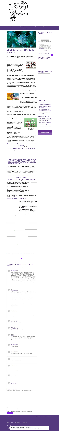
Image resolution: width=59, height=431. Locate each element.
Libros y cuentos (45, 26)
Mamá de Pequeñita (14, 270)
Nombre (8, 402)
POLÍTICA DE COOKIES (45, 134)
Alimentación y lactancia (21, 26)
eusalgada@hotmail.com (17, 370)
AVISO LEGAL (45, 131)
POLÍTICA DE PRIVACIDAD (45, 132)
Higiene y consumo (14, 26)
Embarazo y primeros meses (30, 26)
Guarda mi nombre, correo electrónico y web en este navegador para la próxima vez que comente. (19, 411)
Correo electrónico (9, 404)
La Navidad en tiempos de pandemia (31, 261)
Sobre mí (9, 26)
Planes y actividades (9, 425)
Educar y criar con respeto (38, 26)
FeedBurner (46, 50)
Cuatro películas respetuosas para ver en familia (14, 261)
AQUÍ (14, 196)
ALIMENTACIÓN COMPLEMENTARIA (14, 419)
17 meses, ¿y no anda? (48, 118)
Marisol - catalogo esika (14, 327)
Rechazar (41, 428)
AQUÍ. (32, 173)
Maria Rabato (13, 374)
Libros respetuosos (25, 422)
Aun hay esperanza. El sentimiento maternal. (45, 104)
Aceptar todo (36, 428)
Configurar (46, 428)
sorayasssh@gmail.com (41, 48)
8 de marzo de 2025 (41, 102)
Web (7, 407)
